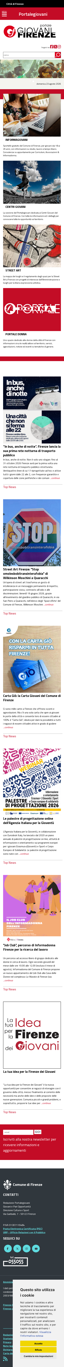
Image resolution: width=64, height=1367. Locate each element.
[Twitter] (55, 47)
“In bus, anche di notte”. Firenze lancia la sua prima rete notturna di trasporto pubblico (32, 451)
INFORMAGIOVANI (16, 140)
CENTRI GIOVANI (15, 207)
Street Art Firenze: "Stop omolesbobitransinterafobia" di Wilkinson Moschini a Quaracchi (25, 573)
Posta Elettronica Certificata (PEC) (22, 1229)
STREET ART (13, 270)
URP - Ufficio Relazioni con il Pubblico (24, 1232)
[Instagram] (59, 47)
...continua (55, 478)
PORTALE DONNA (16, 334)
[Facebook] (51, 47)
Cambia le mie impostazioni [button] (38, 1356)
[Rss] (5, 1360)
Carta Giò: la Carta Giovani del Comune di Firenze (32, 697)
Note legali (9, 1346)
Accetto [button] (38, 1343)
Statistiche (9, 1338)
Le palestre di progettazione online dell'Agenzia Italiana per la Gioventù (28, 820)
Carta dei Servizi (12, 1353)
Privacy (7, 1342)
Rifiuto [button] (38, 1350)
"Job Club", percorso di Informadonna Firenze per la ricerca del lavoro (29, 947)
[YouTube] (35, 1249)
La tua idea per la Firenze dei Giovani (29, 1071)
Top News (9, 486)
